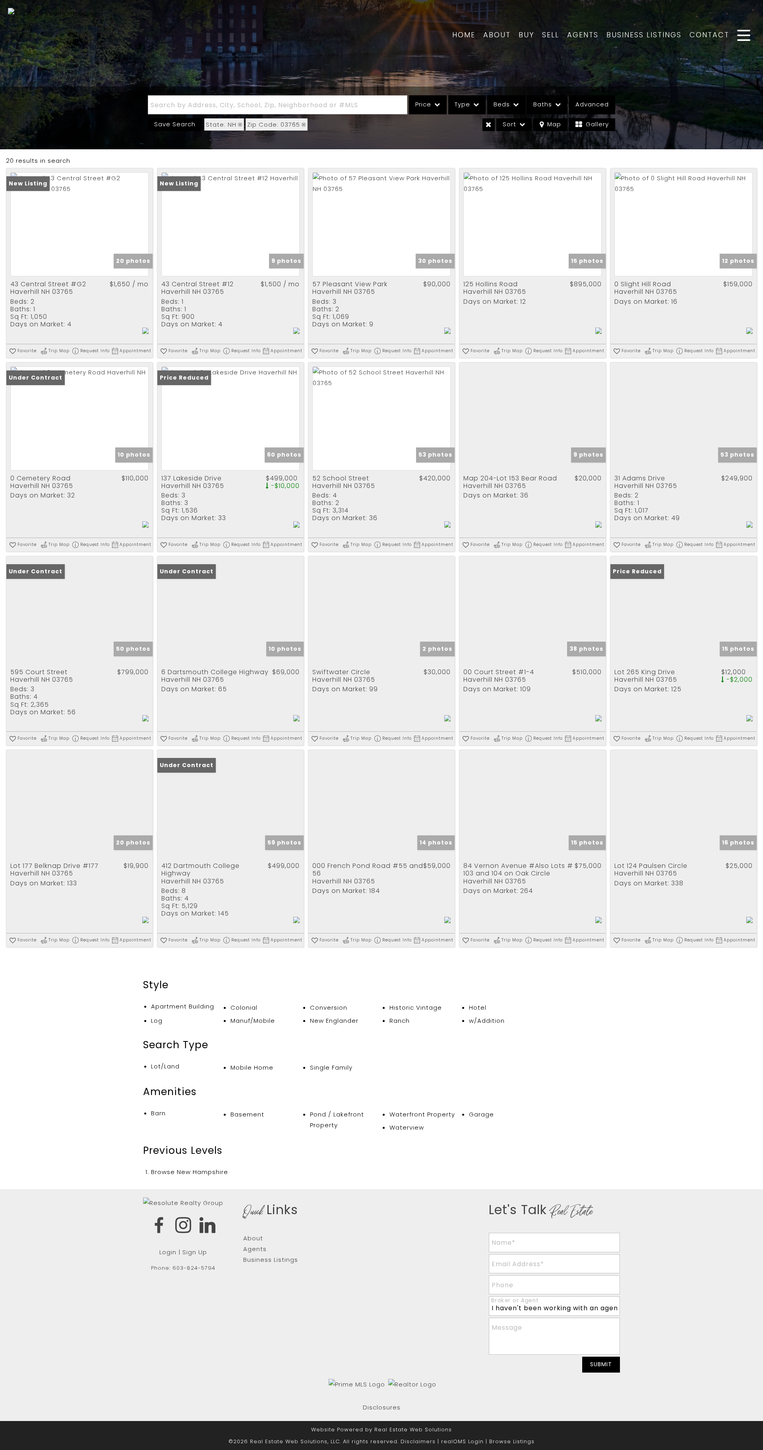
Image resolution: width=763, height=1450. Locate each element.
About (497, 35)
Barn (158, 1113)
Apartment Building (182, 1006)
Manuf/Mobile (252, 1020)
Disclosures (382, 1407)
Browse (189, 1172)
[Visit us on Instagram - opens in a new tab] (183, 1226)
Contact (709, 35)
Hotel (477, 1007)
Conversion (328, 1007)
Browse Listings (511, 1441)
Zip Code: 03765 (273, 124)
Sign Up (194, 1252)
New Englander (334, 1020)
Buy (526, 35)
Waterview (406, 1127)
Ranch (399, 1020)
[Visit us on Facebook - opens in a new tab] (159, 1226)
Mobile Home (251, 1067)
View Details (80, 224)
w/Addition (487, 1020)
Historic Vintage (415, 1007)
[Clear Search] (488, 124)
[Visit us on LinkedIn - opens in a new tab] (207, 1226)
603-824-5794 (193, 1268)
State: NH (221, 124)
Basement (247, 1114)
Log (157, 1020)
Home (463, 35)
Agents (582, 35)
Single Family (331, 1067)
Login (167, 1252)
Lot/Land (165, 1066)
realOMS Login (462, 1441)
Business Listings (644, 35)
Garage (481, 1114)
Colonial (244, 1007)
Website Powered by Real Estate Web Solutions (381, 1429)
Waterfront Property (422, 1114)
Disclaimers (418, 1441)
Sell (550, 35)
